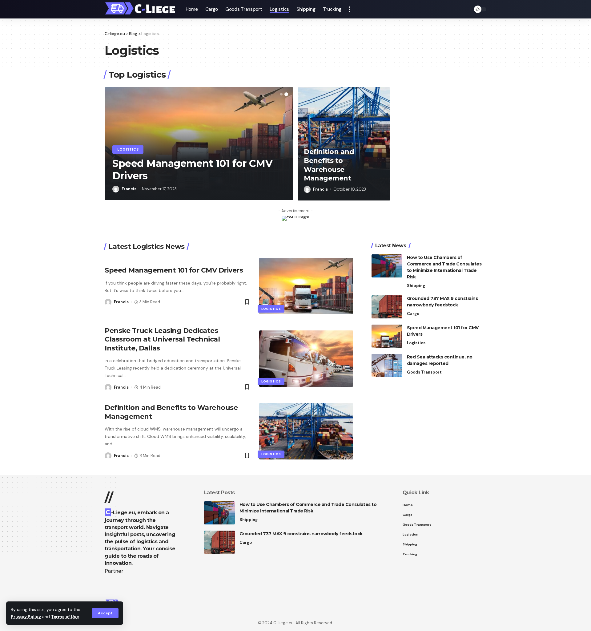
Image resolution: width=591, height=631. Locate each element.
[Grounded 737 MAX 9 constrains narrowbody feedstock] (387, 306)
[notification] (455, 9)
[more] (349, 9)
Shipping (416, 285)
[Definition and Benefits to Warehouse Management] (306, 431)
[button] (281, 94)
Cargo (413, 313)
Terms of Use (65, 616)
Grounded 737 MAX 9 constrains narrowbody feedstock (301, 533)
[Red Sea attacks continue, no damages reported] (387, 365)
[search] (464, 9)
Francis (129, 189)
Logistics (128, 149)
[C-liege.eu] (140, 9)
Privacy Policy (26, 616)
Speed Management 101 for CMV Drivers (174, 270)
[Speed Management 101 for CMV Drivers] (306, 286)
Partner (114, 571)
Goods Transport (424, 372)
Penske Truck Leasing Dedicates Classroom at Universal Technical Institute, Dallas (162, 339)
